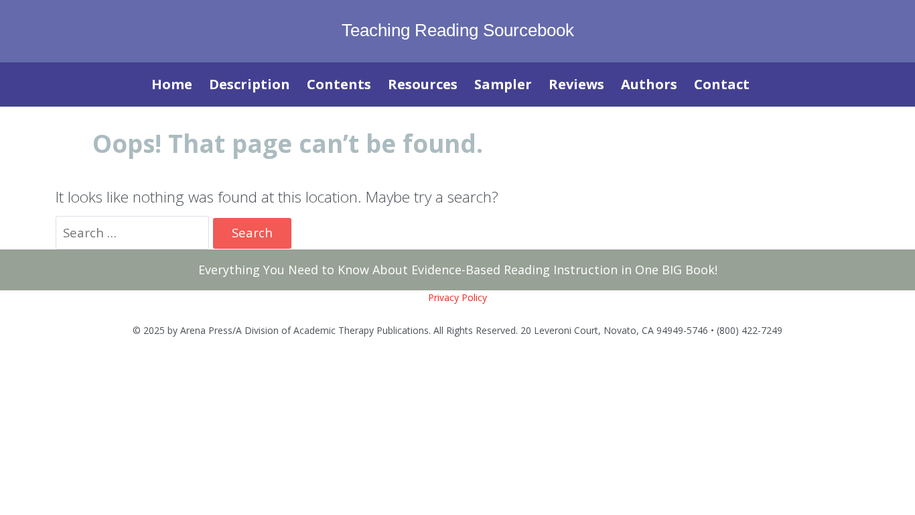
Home (171, 84)
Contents (339, 84)
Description (249, 84)
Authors (649, 84)
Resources (423, 84)
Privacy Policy (457, 297)
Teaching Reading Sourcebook (458, 30)
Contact (722, 84)
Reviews (576, 84)
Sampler (503, 84)
